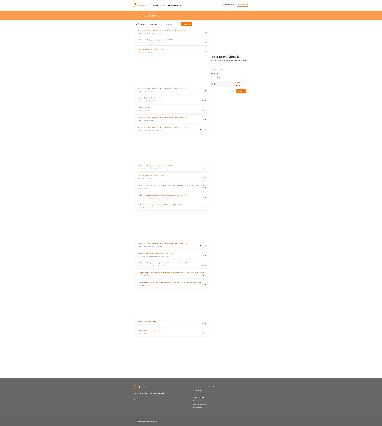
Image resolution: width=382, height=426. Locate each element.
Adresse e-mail (216, 66)
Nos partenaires (197, 394)
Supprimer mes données (200, 404)
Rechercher (186, 24)
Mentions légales (197, 401)
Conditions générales (198, 397)
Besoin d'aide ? (197, 407)
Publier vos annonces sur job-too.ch (203, 387)
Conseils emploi (197, 390)
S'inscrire (241, 91)
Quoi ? (138, 24)
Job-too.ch (138, 421)
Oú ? (161, 24)
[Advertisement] (172, 70)
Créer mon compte (228, 5)
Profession (214, 74)
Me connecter (242, 5)
